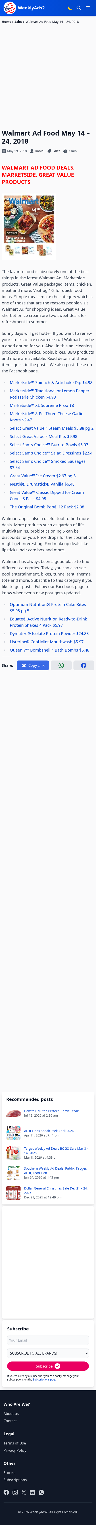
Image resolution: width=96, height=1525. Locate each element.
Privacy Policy (15, 1450)
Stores (9, 1472)
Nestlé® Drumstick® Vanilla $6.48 (42, 484)
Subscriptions (15, 1479)
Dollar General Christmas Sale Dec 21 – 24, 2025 (56, 1190)
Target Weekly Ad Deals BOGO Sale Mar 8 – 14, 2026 (56, 1150)
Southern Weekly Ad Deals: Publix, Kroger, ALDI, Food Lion (55, 1170)
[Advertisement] (48, 74)
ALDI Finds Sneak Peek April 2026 (49, 1131)
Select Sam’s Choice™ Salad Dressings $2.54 (51, 453)
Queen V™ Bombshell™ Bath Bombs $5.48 (49, 650)
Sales (18, 21)
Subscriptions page (44, 1379)
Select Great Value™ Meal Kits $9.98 (43, 436)
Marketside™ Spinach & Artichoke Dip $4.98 (51, 382)
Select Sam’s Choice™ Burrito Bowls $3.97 (49, 444)
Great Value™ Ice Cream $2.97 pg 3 (43, 475)
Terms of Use (15, 1443)
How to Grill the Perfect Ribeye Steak (51, 1111)
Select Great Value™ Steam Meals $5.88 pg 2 (52, 428)
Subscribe (44, 1366)
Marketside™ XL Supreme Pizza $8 (42, 405)
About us (11, 1413)
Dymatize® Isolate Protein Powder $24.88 (49, 633)
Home (6, 21)
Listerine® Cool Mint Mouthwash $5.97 (46, 641)
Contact (10, 1420)
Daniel (39, 151)
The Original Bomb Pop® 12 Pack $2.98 (47, 507)
